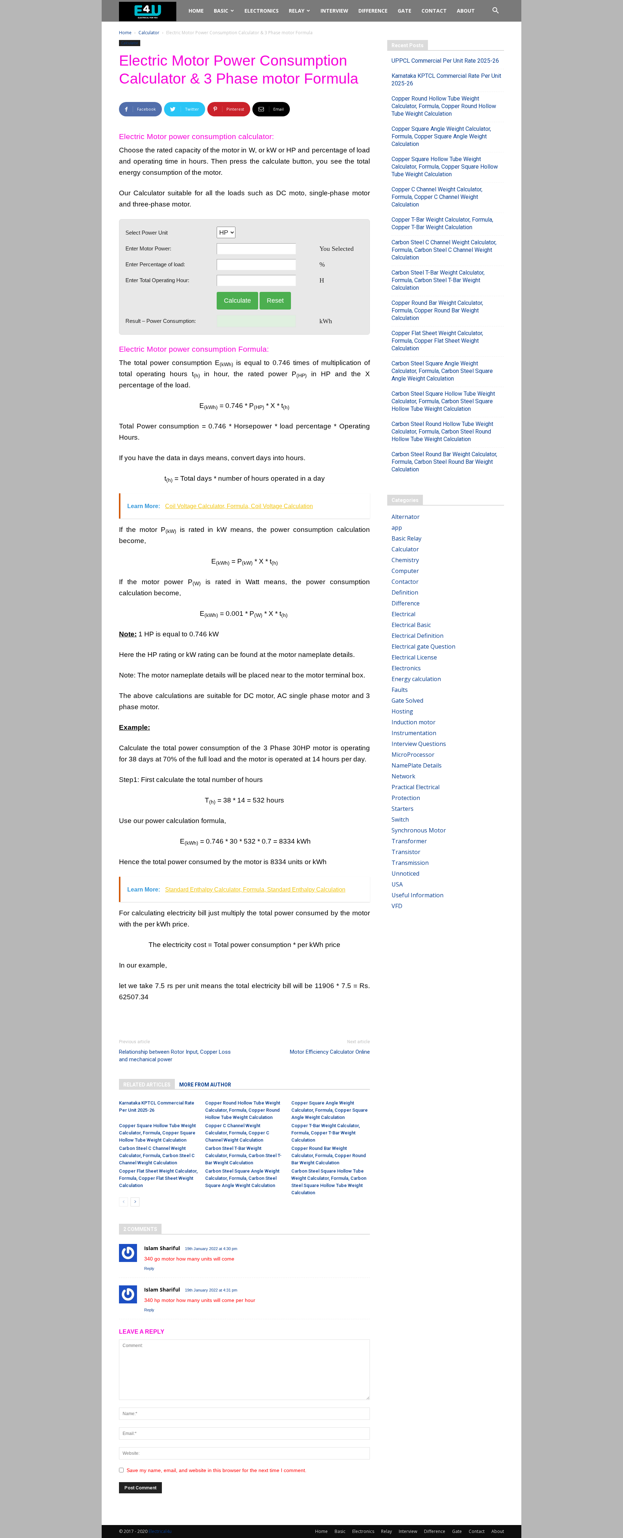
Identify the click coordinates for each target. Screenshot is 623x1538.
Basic (221, 10)
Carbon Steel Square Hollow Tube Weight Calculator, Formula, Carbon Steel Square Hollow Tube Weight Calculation (443, 401)
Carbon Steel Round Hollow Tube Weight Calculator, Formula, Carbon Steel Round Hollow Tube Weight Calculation (442, 432)
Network (403, 776)
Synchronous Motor (419, 830)
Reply (149, 1268)
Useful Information (417, 895)
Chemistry (405, 560)
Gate (404, 10)
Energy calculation (416, 679)
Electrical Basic (411, 625)
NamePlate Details (417, 765)
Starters (403, 809)
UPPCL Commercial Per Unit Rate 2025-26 (445, 60)
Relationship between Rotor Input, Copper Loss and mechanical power (175, 1056)
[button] (495, 11)
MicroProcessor (413, 755)
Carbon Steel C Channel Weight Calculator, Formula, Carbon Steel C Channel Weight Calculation (157, 1155)
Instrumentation (414, 733)
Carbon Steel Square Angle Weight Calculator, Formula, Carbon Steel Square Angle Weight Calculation (242, 1178)
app (397, 528)
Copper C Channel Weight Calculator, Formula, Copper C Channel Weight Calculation (237, 1133)
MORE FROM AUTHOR (205, 1085)
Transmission (410, 863)
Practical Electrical (415, 787)
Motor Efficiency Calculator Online (330, 1052)
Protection (406, 798)
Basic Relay (406, 538)
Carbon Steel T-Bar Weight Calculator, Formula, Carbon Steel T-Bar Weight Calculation (243, 1155)
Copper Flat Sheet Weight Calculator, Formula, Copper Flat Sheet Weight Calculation (158, 1178)
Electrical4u (160, 1531)
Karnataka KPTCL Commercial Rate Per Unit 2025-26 (446, 79)
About (466, 10)
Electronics (261, 10)
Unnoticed (405, 873)
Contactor (405, 582)
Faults (400, 690)
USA (397, 884)
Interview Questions (419, 744)
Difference (373, 10)
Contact (434, 10)
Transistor (406, 852)
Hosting (402, 711)
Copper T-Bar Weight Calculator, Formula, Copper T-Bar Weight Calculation (325, 1133)
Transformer (409, 841)
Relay (296, 10)
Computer (405, 571)
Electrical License (414, 657)
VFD (397, 906)
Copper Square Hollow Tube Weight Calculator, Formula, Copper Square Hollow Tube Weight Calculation (157, 1133)
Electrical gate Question (423, 646)
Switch (400, 819)
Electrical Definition (417, 636)
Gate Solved (407, 700)
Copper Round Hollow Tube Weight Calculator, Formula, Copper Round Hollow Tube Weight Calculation (242, 1110)
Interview (334, 10)
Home (196, 10)
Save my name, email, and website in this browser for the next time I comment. (216, 1470)
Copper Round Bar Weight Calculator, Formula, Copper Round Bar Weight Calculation (328, 1155)
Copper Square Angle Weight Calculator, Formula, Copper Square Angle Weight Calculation (329, 1110)
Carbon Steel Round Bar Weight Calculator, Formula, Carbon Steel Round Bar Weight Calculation (444, 462)
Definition (405, 592)
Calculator (148, 33)
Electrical (403, 614)
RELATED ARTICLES (147, 1085)
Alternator (406, 517)
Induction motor (414, 722)
